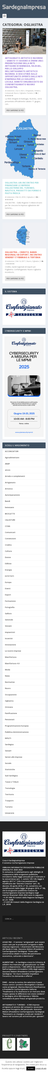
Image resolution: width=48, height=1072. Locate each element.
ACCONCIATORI (11, 451)
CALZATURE (10, 520)
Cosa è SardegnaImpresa (13, 860)
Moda (7, 669)
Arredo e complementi (15, 476)
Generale (9, 619)
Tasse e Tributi (12, 782)
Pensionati (9, 719)
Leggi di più (41, 1068)
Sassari (8, 750)
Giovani (8, 626)
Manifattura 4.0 (12, 663)
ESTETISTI (9, 576)
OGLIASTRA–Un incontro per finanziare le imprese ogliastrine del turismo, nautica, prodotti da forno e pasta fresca (23, 188)
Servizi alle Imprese (13, 757)
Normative (10, 682)
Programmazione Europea (17, 726)
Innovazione (10, 644)
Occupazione (11, 694)
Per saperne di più (15, 110)
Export (8, 594)
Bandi (7, 501)
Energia (8, 570)
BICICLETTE (10, 513)
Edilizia (8, 563)
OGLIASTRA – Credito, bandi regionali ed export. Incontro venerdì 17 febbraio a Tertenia (23, 255)
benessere (9, 507)
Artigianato (30, 91)
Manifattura (10, 657)
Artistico (37, 91)
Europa (8, 582)
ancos (7, 470)
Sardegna (9, 744)
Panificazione (11, 713)
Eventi (7, 588)
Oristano (9, 707)
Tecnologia (10, 788)
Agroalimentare (12, 457)
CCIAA (7, 526)
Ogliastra (22, 93)
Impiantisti (10, 632)
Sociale (8, 763)
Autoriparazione (12, 495)
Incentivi (9, 638)
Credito (8, 545)
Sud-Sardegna (11, 775)
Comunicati (9, 93)
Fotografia (9, 607)
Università (9, 813)
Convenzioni (10, 538)
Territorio (9, 794)
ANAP (7, 464)
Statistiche (10, 769)
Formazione (10, 601)
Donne (8, 557)
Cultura (8, 551)
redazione (10, 91)
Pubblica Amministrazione (17, 732)
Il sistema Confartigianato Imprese (18, 863)
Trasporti (9, 800)
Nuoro (16, 93)
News (7, 676)
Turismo (30, 93)
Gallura (8, 613)
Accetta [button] (31, 1068)
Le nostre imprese (13, 651)
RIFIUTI (8, 738)
